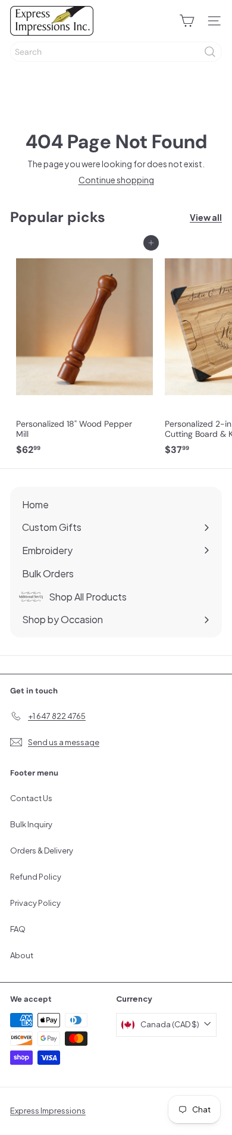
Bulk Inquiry (31, 824)
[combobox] (116, 52)
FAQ (18, 929)
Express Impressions (48, 1110)
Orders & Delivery (41, 850)
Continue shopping (116, 179)
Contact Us (31, 798)
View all (206, 217)
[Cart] (186, 21)
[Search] (210, 52)
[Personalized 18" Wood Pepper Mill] (84, 351)
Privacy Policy (35, 903)
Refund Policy (35, 876)
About (21, 955)
